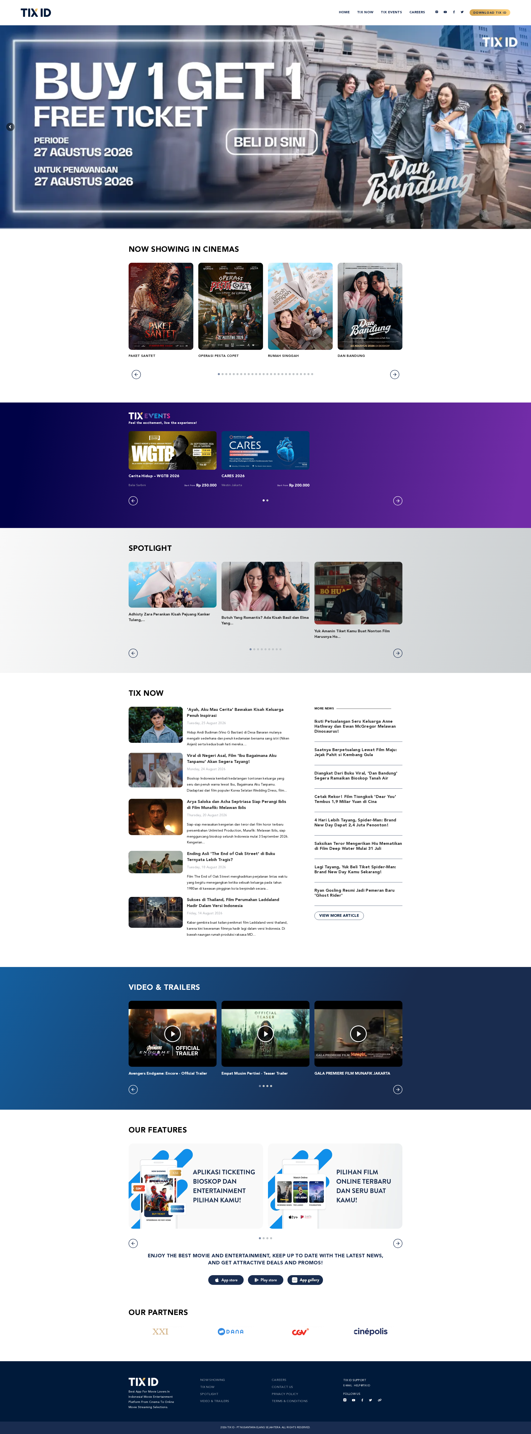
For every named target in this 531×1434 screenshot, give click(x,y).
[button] (136, 374)
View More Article (339, 916)
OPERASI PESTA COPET (218, 356)
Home (344, 12)
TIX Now (365, 12)
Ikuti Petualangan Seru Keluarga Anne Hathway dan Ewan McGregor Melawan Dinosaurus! (355, 727)
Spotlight (209, 1394)
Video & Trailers (214, 1401)
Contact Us (282, 1387)
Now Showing (212, 1380)
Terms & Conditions (290, 1401)
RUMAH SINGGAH (283, 356)
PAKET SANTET (142, 356)
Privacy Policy (285, 1394)
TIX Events (391, 12)
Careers (417, 12)
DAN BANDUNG (351, 356)
